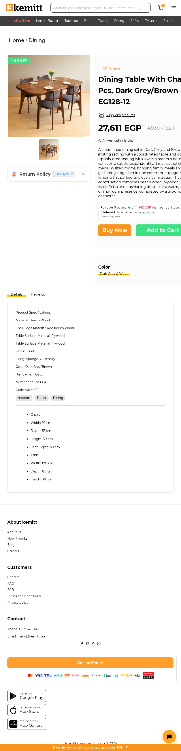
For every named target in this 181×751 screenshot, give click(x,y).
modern (24, 398)
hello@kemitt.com (33, 636)
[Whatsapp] (98, 643)
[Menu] (173, 8)
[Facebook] (82, 643)
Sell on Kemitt (90, 662)
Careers (13, 551)
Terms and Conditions (24, 596)
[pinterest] (93, 643)
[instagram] (87, 643)
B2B (10, 590)
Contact (13, 577)
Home (17, 40)
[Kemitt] (24, 8)
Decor (41, 398)
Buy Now (114, 230)
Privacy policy (17, 603)
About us (14, 532)
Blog (11, 545)
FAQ (10, 584)
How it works (17, 538)
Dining (36, 40)
